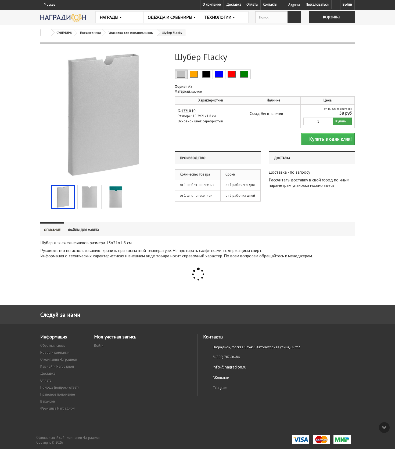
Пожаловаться (317, 4)
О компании (212, 4)
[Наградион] (63, 18)
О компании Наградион (58, 359)
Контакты (270, 4)
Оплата (252, 4)
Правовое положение (57, 394)
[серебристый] (181, 74)
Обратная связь (52, 345)
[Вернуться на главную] (46, 32)
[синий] (219, 74)
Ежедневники (90, 33)
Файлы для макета (83, 230)
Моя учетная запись (115, 337)
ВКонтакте (221, 377)
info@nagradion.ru (229, 367)
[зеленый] (244, 74)
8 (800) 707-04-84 (226, 357)
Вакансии (47, 401)
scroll (384, 427)
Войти (347, 4)
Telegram (220, 387)
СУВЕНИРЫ (64, 33)
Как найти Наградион (57, 366)
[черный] (206, 74)
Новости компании (55, 352)
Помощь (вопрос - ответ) (59, 387)
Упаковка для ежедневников (131, 33)
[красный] (231, 74)
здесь (329, 185)
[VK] (336, 4)
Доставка (233, 4)
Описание (52, 230)
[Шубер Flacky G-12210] (63, 197)
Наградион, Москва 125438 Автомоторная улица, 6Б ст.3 (256, 347)
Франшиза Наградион (57, 408)
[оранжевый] (193, 74)
